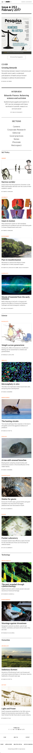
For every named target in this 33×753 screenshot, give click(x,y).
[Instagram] (13, 729)
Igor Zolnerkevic (8, 508)
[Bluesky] (15, 729)
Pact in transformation (11, 260)
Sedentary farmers (9, 670)
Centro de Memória (28, 744)
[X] (11, 729)
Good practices (16, 136)
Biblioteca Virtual (18, 744)
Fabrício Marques (8, 191)
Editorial (16, 133)
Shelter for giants (9, 499)
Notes (16, 139)
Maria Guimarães (7, 469)
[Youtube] (22, 729)
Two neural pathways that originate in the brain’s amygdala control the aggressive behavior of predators (16, 425)
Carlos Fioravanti (17, 112)
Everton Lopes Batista (9, 267)
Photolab (16, 142)
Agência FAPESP (8, 744)
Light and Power (9, 709)
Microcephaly (10, 384)
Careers (16, 127)
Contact (28, 737)
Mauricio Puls (7, 718)
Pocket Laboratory (10, 538)
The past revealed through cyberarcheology (13, 585)
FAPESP (1, 744)
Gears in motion (8, 221)
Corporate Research (16, 130)
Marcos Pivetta (7, 679)
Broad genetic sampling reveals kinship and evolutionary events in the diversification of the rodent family (15, 464)
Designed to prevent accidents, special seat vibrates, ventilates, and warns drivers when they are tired (16, 628)
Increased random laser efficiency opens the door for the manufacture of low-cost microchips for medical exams (16, 542)
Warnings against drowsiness (14, 623)
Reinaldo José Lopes (8, 354)
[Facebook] (9, 729)
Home (5, 737)
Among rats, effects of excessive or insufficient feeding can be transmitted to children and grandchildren (15, 349)
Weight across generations (13, 345)
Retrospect (16, 145)
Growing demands (9, 68)
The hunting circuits (10, 421)
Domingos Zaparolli (8, 594)
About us (16, 737)
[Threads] (17, 729)
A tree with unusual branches (14, 460)
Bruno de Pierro (7, 81)
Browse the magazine (16, 57)
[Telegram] (19, 729)
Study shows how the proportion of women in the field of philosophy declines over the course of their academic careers (16, 186)
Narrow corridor (8, 182)
